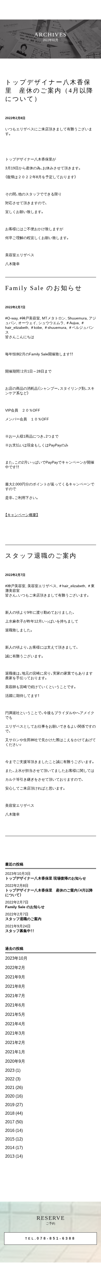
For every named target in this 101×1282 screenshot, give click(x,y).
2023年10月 (16, 958)
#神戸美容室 (30, 318)
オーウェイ (27, 323)
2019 (10, 1104)
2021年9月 (15, 977)
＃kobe (36, 327)
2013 (10, 1156)
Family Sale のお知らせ (25, 907)
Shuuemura (77, 318)
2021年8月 (15, 986)
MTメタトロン (54, 318)
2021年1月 (15, 1052)
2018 (10, 1113)
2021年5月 (15, 1014)
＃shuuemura (55, 327)
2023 (10, 1070)
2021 (10, 1087)
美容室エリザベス (41, 586)
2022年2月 (15, 967)
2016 (10, 1130)
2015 (10, 1139)
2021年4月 (15, 1024)
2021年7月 (15, 995)
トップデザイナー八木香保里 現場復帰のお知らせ (45, 878)
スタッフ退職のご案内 (23, 919)
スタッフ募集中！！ (19, 931)
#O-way (11, 318)
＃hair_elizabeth (72, 586)
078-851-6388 (50, 1238)
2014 (10, 1147)
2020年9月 (15, 1061)
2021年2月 (15, 1042)
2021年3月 (15, 1033)
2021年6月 (15, 1005)
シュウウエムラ (51, 323)
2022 (10, 1079)
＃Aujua (72, 323)
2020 (10, 1096)
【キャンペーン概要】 (21, 515)
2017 (10, 1122)
